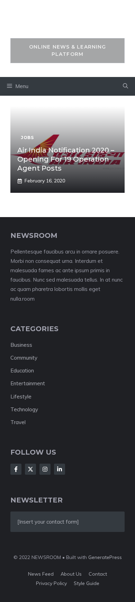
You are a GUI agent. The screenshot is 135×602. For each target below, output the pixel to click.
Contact (98, 574)
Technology (24, 409)
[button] (125, 86)
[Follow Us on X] (30, 469)
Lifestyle (21, 396)
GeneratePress (105, 557)
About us (71, 574)
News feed (41, 574)
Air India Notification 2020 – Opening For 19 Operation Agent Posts (65, 159)
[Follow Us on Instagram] (45, 469)
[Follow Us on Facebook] (15, 469)
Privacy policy (51, 583)
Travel (18, 422)
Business (21, 345)
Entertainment (27, 383)
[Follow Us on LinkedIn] (59, 469)
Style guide (86, 583)
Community (23, 357)
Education (22, 370)
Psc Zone (68, 22)
